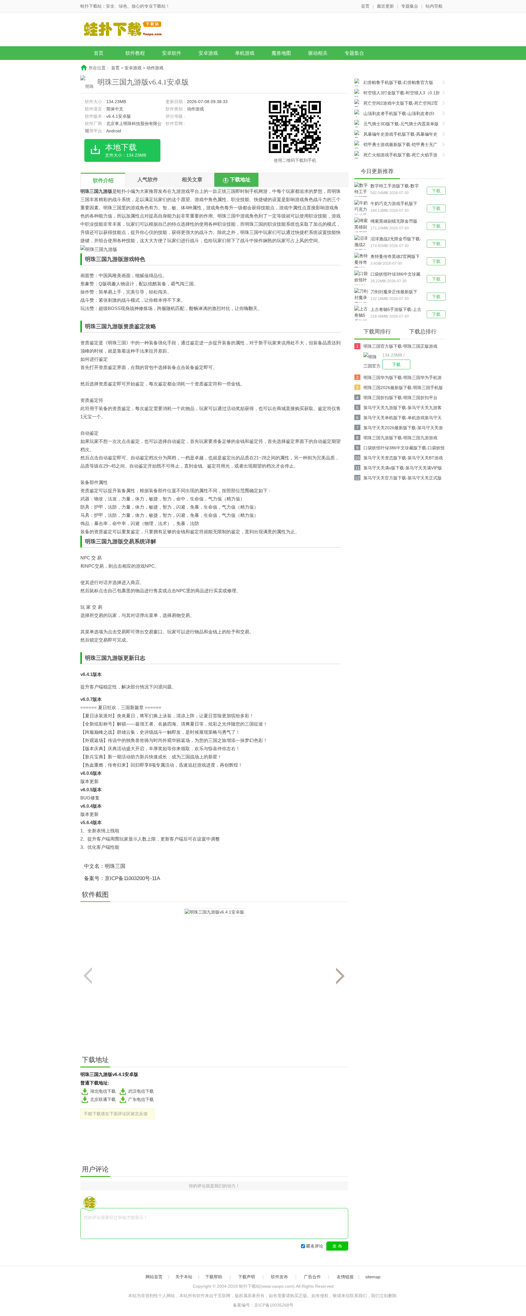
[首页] (127, 30)
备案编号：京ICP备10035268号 (263, 1305)
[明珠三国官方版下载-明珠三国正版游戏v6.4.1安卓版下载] (372, 360)
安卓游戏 (208, 53)
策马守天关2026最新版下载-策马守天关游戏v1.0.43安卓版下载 (403, 428)
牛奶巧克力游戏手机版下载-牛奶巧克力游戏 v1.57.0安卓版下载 (393, 204)
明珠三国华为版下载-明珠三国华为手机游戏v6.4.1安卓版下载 (402, 378)
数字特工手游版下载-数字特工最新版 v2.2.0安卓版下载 (394, 186)
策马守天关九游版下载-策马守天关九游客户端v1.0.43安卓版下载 (402, 408)
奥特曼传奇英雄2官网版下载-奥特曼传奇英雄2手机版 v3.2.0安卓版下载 (395, 257)
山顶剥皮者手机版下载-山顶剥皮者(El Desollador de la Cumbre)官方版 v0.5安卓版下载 (396, 114)
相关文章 (192, 180)
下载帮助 (213, 1276)
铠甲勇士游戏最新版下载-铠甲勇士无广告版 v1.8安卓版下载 (395, 145)
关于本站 (183, 1276)
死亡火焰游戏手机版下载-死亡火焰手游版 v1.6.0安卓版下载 (395, 155)
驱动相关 (318, 53)
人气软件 (147, 180)
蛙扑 (121, 191)
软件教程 (135, 53)
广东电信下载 (141, 1099)
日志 (139, 658)
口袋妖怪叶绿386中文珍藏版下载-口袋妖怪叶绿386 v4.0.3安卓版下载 (395, 275)
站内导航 (434, 6)
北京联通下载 (103, 1099)
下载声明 (246, 1276)
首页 (365, 6)
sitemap (372, 1276)
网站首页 (154, 1276)
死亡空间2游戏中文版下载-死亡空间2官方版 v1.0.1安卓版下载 (396, 104)
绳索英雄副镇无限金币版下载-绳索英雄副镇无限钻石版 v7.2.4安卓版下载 (394, 222)
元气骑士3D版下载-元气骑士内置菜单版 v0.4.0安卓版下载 (396, 124)
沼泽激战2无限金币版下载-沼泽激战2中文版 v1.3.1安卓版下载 (395, 239)
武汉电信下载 (141, 1091)
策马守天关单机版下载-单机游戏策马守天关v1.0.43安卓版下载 (402, 418)
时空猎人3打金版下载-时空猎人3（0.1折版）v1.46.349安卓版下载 (397, 93)
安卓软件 (171, 53)
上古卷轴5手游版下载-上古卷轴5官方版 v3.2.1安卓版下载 (395, 310)
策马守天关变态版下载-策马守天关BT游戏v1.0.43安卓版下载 (403, 458)
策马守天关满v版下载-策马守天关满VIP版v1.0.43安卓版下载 (402, 468)
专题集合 (409, 6)
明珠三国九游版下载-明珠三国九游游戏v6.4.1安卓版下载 (400, 438)
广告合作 (312, 1276)
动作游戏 (154, 67)
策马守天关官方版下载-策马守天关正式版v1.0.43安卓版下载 (402, 478)
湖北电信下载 (103, 1091)
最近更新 (385, 6)
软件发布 (279, 1276)
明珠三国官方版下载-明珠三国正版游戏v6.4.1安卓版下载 (400, 347)
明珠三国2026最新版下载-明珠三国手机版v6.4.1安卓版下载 (403, 388)
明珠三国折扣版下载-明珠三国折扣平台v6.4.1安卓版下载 (400, 398)
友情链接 (345, 1276)
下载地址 (240, 180)
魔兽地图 (281, 53)
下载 (436, 190)
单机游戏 (244, 53)
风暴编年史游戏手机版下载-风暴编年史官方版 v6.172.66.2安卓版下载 (395, 135)
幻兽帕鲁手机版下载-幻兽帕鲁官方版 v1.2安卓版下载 (393, 83)
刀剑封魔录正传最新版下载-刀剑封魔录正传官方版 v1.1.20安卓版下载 (394, 292)
